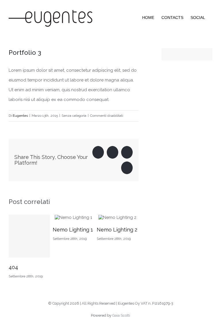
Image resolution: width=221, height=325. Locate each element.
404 (13, 267)
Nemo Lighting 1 (73, 230)
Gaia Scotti (121, 315)
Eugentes (20, 116)
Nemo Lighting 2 (117, 230)
